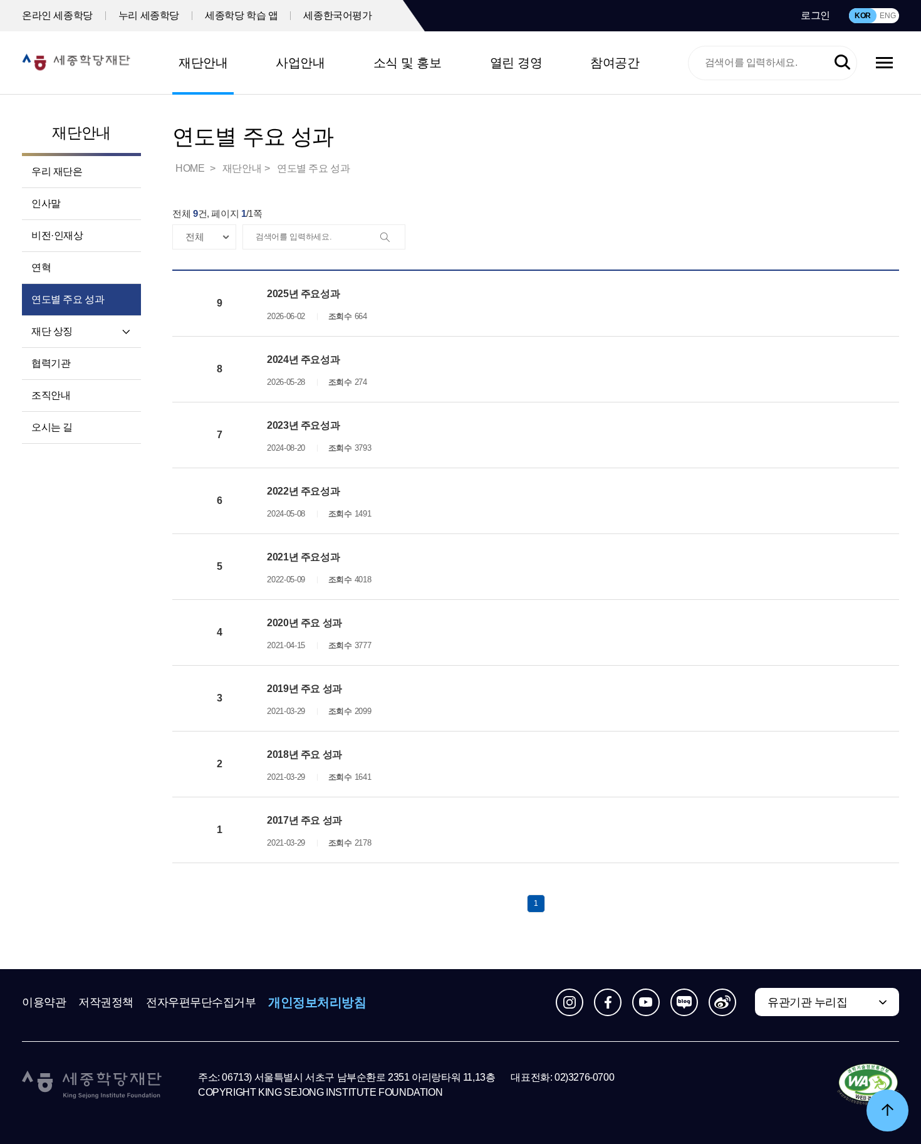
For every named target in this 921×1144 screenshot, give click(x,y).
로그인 (815, 15)
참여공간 (614, 63)
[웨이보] (722, 1002)
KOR (863, 15)
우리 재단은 (57, 171)
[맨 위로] (887, 1110)
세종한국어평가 (337, 15)
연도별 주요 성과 (67, 299)
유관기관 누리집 (807, 1002)
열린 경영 (516, 63)
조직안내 (50, 395)
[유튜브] (646, 1002)
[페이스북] (608, 1002)
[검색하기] (842, 63)
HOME (191, 168)
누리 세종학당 (148, 15)
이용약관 (44, 1002)
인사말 (46, 203)
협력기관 (50, 363)
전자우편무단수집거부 (201, 1002)
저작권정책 (105, 1002)
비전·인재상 (57, 235)
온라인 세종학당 (57, 15)
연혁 (41, 267)
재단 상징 (52, 331)
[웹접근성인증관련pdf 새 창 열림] (868, 1085)
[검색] (392, 237)
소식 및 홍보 (407, 63)
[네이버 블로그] (684, 1002)
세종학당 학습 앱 (241, 15)
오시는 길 (52, 427)
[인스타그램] (569, 1002)
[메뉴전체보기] (884, 63)
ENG (887, 15)
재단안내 (203, 63)
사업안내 (300, 63)
